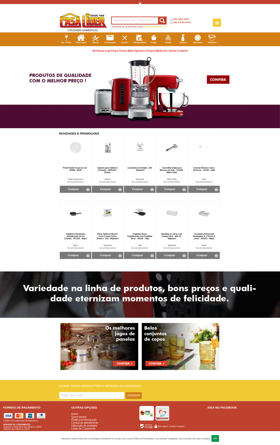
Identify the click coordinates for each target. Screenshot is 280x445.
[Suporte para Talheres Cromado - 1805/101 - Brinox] (107, 153)
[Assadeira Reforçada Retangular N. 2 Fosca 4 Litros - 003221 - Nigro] (204, 219)
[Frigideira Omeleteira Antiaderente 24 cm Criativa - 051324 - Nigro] (75, 219)
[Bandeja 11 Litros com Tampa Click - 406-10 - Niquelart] (171, 219)
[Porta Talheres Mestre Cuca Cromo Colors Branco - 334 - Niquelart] (107, 219)
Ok (215, 438)
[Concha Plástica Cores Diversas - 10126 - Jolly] (204, 153)
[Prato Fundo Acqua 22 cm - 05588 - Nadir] (75, 153)
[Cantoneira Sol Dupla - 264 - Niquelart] (139, 153)
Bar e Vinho (66, 42)
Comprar (73, 189)
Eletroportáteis (140, 42)
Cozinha (124, 42)
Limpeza (183, 42)
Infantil (168, 42)
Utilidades (212, 42)
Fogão (154, 42)
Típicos (95, 42)
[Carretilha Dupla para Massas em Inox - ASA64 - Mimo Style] (171, 153)
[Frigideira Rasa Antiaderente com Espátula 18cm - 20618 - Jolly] (139, 219)
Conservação (110, 42)
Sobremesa (197, 42)
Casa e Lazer (81, 42)
